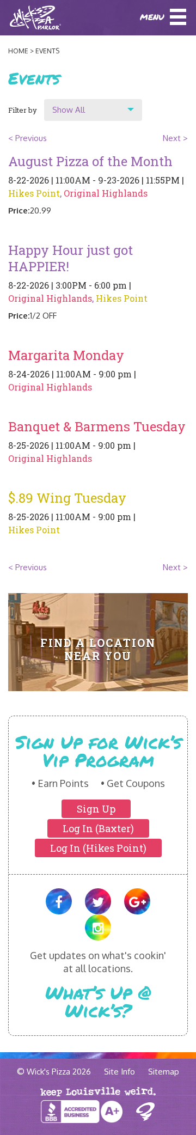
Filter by (22, 110)
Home (18, 51)
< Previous (27, 138)
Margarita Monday (66, 355)
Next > (175, 138)
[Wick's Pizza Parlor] (22, 17)
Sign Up (96, 808)
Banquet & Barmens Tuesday (97, 426)
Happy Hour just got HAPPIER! (70, 258)
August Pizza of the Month (90, 161)
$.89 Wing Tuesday (67, 498)
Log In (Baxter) (98, 828)
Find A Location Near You (97, 649)
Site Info (119, 1071)
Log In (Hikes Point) (98, 848)
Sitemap (163, 1071)
